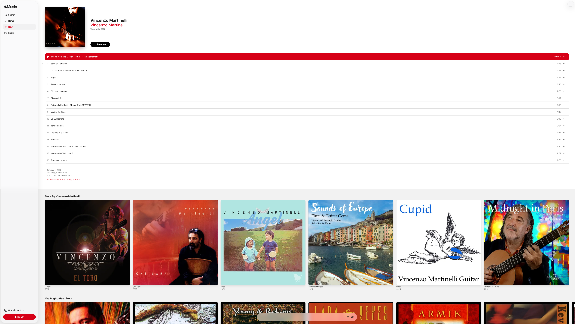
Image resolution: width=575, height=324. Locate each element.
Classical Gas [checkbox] (57, 98)
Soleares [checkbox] (55, 139)
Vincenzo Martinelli (107, 25)
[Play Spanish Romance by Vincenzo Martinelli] (48, 63)
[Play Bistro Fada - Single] (488, 281)
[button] (19, 14)
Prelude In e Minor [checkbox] (59, 132)
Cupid (399, 201)
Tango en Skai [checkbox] (57, 125)
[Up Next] (348, 317)
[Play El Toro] (48, 281)
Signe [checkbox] (53, 77)
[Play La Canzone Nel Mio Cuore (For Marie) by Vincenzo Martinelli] (48, 70)
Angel (223, 201)
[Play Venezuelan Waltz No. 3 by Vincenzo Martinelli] (48, 153)
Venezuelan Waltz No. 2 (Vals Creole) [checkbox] (68, 146)
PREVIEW (557, 57)
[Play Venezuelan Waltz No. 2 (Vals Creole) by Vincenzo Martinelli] (48, 146)
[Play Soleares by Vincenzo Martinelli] (48, 139)
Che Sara (137, 201)
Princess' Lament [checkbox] (59, 160)
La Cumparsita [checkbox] (57, 119)
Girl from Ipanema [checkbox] (59, 91)
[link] (58, 298)
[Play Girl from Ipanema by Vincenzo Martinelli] (48, 91)
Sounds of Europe (316, 201)
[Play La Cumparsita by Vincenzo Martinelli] (48, 119)
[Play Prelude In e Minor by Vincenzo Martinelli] (48, 132)
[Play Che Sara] (136, 281)
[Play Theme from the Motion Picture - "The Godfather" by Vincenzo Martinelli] (48, 57)
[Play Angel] (224, 281)
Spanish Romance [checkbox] (59, 63)
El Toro (48, 201)
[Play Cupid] (400, 281)
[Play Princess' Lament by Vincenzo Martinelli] (48, 160)
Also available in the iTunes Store (62, 179)
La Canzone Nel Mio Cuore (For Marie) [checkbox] (69, 70)
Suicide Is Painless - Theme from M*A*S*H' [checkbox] (71, 105)
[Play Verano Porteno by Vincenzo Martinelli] (48, 112)
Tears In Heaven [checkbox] (58, 84)
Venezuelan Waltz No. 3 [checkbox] (62, 153)
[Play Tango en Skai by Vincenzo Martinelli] (48, 125)
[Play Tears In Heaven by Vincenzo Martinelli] (48, 84)
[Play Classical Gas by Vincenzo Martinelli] (48, 98)
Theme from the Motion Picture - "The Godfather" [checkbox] (74, 57)
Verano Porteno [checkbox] (58, 112)
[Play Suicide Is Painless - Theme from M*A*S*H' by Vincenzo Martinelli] (48, 105)
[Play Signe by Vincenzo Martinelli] (48, 77)
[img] (10, 7)
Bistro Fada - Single (493, 201)
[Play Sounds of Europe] (312, 281)
